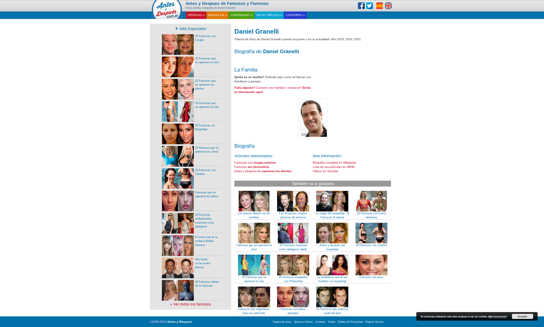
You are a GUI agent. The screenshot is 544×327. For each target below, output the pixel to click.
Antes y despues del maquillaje (332, 247)
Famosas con (255, 162)
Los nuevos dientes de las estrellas (254, 215)
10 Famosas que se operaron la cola (254, 279)
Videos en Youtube (325, 171)
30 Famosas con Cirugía (205, 38)
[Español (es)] (379, 5)
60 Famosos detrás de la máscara (207, 283)
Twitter (369, 5)
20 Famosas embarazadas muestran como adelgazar (204, 220)
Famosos (251, 166)
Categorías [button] (294, 15)
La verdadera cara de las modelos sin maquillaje (332, 279)
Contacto (320, 321)
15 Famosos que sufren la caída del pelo (332, 311)
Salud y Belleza (268, 15)
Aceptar (522, 316)
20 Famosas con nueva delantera (371, 215)
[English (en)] (388, 5)
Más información (497, 316)
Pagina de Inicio (282, 321)
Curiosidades (241, 15)
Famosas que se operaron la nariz (254, 247)
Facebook (361, 5)
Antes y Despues (179, 321)
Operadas (195, 15)
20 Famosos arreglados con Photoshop (293, 279)
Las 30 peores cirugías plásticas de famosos (293, 215)
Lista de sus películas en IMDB (333, 166)
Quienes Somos (303, 321)
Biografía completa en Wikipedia (334, 162)
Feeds (331, 321)
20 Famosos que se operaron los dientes (205, 84)
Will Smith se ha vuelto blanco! (202, 263)
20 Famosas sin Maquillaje (205, 127)
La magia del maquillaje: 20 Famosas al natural (332, 215)
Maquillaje (216, 15)
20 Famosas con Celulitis (371, 245)
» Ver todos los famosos (190, 304)
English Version (375, 321)
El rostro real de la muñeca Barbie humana (206, 241)
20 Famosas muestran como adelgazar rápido (293, 247)
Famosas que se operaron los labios (206, 194)
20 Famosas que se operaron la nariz (207, 60)
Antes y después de (263, 171)
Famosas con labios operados (293, 311)
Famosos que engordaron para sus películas (254, 311)
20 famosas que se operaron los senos (207, 149)
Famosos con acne (371, 277)
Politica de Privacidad (350, 321)
